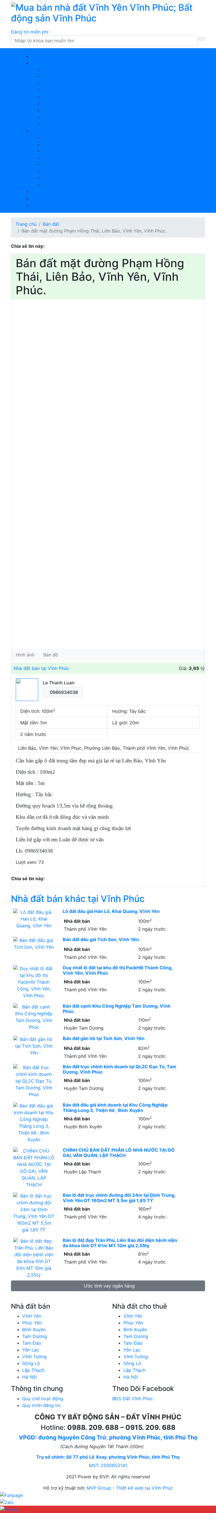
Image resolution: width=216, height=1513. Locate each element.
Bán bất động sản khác (66, 124)
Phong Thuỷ (44, 198)
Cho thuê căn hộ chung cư (70, 137)
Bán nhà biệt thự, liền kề (68, 83)
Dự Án (37, 205)
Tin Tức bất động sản (53, 191)
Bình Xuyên (34, 1329)
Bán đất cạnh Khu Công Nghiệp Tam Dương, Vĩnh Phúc (116, 1008)
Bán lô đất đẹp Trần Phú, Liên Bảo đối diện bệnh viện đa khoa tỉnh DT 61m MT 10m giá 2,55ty (120, 1242)
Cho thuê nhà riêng (62, 144)
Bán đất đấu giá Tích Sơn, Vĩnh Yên (101, 939)
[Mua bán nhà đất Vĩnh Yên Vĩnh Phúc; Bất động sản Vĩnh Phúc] (108, 12)
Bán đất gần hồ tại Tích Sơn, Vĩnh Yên (104, 1038)
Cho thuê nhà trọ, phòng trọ (72, 157)
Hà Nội (29, 1377)
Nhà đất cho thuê (49, 130)
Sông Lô (31, 1363)
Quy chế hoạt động (42, 1398)
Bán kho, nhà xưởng (63, 117)
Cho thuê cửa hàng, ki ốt (68, 171)
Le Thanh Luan (59, 682)
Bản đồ (50, 655)
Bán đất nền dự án (61, 96)
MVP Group (99, 1488)
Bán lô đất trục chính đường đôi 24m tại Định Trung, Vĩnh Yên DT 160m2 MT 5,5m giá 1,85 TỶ (119, 1197)
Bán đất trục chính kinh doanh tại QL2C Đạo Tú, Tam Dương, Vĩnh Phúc (119, 1069)
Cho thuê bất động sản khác (72, 184)
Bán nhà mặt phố (60, 90)
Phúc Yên (32, 1323)
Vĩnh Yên (31, 1316)
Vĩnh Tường (34, 1356)
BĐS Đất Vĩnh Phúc (132, 1398)
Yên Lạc (30, 1350)
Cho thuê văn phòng (64, 164)
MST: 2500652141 (108, 1465)
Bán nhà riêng (56, 76)
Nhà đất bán (44, 63)
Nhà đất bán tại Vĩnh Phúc (41, 668)
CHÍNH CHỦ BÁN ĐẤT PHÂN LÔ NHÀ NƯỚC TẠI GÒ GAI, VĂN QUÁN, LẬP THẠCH (119, 1152)
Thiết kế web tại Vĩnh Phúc (144, 1488)
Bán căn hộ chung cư (64, 69)
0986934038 (64, 692)
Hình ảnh (25, 655)
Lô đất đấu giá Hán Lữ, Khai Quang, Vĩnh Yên (111, 911)
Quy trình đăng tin (41, 1405)
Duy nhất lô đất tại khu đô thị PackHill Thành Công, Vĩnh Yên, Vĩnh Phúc (117, 970)
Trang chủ (41, 56)
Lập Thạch (33, 1370)
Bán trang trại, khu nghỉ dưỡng (74, 110)
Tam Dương (34, 1336)
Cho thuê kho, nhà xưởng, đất (74, 178)
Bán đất (50, 103)
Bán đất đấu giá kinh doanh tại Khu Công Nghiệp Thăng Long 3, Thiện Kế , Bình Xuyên (115, 1107)
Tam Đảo (31, 1343)
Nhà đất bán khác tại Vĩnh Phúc (78, 898)
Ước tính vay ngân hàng (109, 1286)
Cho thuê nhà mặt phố (66, 151)
